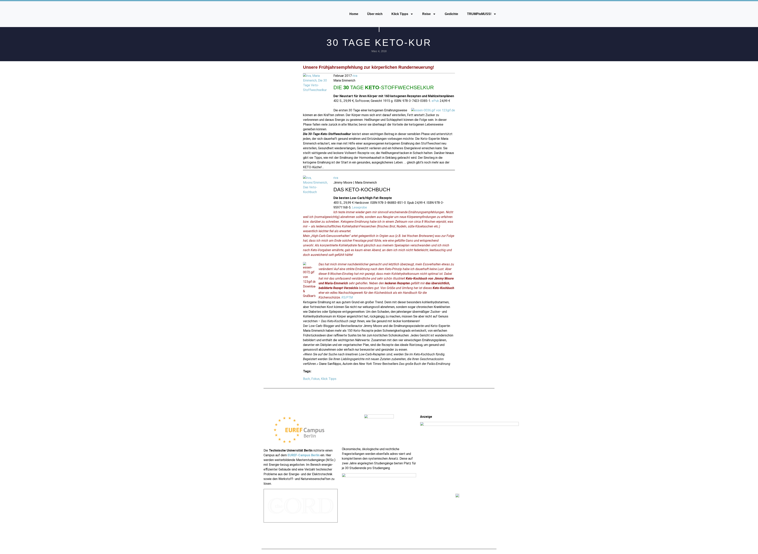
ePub (435, 101)
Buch (306, 379)
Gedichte (451, 14)
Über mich (375, 14)
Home (353, 14)
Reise (426, 14)
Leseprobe (359, 207)
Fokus (315, 379)
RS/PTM (347, 297)
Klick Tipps (399, 14)
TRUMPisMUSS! (479, 14)
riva (355, 76)
